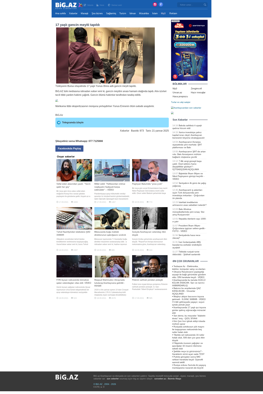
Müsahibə (144, 13)
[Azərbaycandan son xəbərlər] (186, 107)
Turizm (122, 13)
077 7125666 (96, 141)
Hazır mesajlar (198, 92)
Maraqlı (84, 13)
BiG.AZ (59, 91)
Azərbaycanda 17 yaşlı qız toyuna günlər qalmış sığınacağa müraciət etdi (189, 310)
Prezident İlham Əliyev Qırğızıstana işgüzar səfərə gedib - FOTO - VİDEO (189, 228)
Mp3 (163, 13)
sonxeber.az (160, 378)
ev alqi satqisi (183, 102)
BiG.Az (59, 115)
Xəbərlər (73, 13)
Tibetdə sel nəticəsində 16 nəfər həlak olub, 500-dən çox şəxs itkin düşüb (188, 338)
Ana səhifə (60, 13)
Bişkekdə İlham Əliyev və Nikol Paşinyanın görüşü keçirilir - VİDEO (188, 176)
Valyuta (90, 5)
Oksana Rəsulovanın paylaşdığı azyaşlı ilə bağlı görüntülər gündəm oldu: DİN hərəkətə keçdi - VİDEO (189, 274)
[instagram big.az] (155, 4)
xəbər (94, 91)
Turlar (174, 102)
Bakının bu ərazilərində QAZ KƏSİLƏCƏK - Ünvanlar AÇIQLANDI (186, 291)
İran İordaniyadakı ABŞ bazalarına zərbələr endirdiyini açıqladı (187, 245)
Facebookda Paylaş (69, 148)
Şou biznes (97, 13)
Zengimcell (196, 88)
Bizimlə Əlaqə (174, 378)
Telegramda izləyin (73, 122)
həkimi (77, 95)
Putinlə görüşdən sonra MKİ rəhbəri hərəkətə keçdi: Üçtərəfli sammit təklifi (187, 360)
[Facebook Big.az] (161, 4)
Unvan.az (177, 92)
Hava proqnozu (180, 96)
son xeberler (113, 378)
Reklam (173, 13)
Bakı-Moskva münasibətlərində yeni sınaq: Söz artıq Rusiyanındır (188, 212)
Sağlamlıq (111, 13)
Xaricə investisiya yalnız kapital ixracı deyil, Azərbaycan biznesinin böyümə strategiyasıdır (188, 135)
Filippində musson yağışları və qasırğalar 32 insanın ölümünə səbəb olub (187, 346)
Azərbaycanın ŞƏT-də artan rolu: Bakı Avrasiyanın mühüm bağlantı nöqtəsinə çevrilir (189, 154)
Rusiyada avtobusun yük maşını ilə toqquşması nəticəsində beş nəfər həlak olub (188, 329)
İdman (133, 13)
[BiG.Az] (69, 5)
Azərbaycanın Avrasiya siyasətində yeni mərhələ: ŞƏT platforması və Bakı (187, 145)
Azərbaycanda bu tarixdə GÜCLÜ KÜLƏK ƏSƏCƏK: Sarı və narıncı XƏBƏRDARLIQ (188, 283)
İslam (155, 13)
